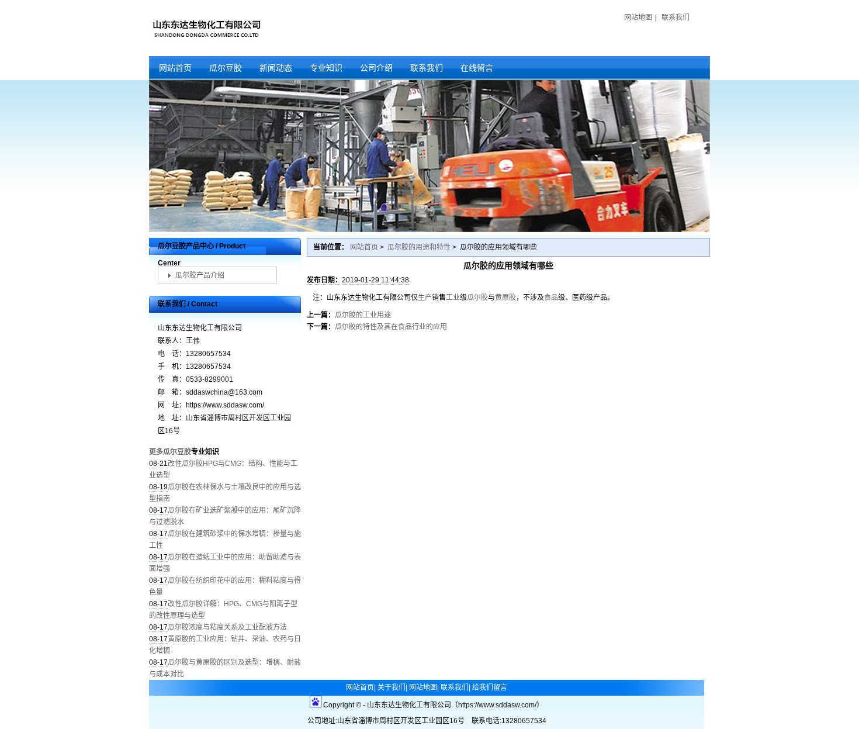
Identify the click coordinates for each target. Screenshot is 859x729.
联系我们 (675, 17)
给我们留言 (489, 687)
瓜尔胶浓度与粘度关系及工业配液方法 (227, 627)
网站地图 (638, 17)
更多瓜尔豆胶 (170, 452)
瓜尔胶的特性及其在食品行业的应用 (391, 327)
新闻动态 (275, 67)
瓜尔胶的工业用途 (363, 315)
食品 (551, 297)
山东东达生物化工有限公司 (206, 28)
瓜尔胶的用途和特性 (419, 247)
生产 (425, 297)
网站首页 (175, 67)
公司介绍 (376, 67)
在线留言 (476, 67)
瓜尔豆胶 (225, 67)
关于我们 (391, 687)
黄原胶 (505, 297)
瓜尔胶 (477, 297)
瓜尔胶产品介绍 (199, 275)
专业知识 (326, 67)
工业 (453, 297)
